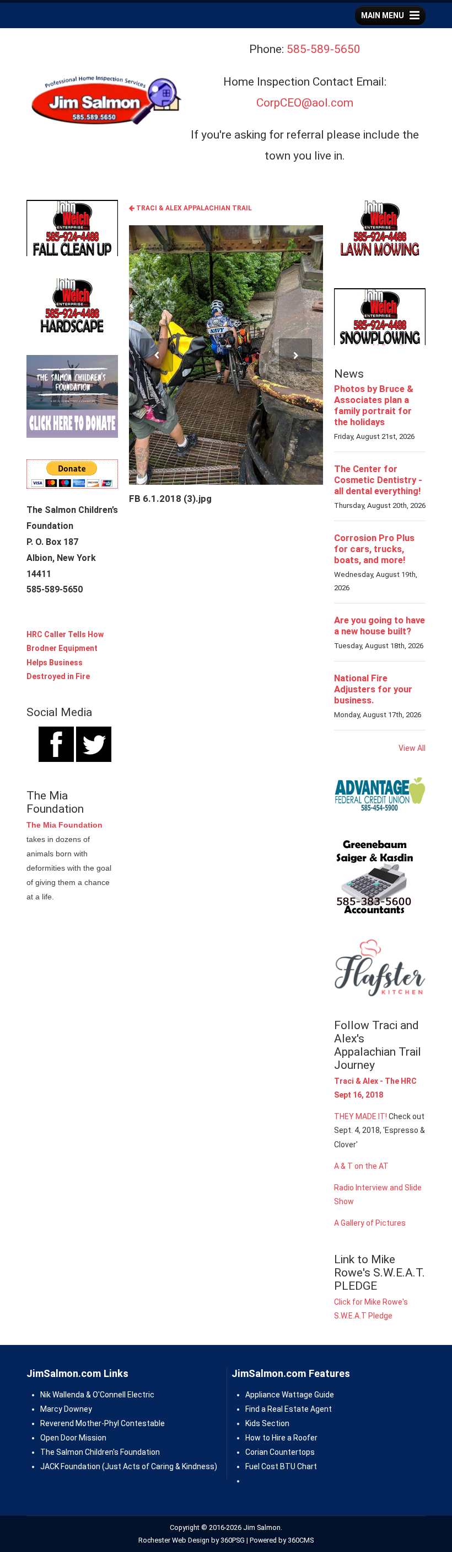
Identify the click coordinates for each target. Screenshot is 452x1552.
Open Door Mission (73, 1437)
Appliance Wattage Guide (289, 1394)
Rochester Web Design (173, 1540)
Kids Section (267, 1423)
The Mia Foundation (64, 824)
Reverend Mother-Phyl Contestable (102, 1423)
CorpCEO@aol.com (304, 102)
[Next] (295, 355)
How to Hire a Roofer (281, 1437)
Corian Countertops (280, 1452)
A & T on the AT (361, 1166)
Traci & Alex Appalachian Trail (193, 208)
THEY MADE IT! (360, 1116)
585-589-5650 (323, 49)
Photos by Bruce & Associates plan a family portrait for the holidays (373, 405)
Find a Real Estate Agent (288, 1409)
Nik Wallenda (62, 1394)
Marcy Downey (66, 1409)
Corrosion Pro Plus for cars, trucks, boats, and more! (374, 548)
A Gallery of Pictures (370, 1223)
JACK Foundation (70, 1466)
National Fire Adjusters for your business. (373, 689)
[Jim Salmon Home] (105, 102)
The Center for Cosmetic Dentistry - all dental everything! (378, 479)
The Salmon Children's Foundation (100, 1452)
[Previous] (156, 355)
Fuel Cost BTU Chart (281, 1466)
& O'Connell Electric (119, 1394)
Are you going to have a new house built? (379, 626)
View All (412, 748)
